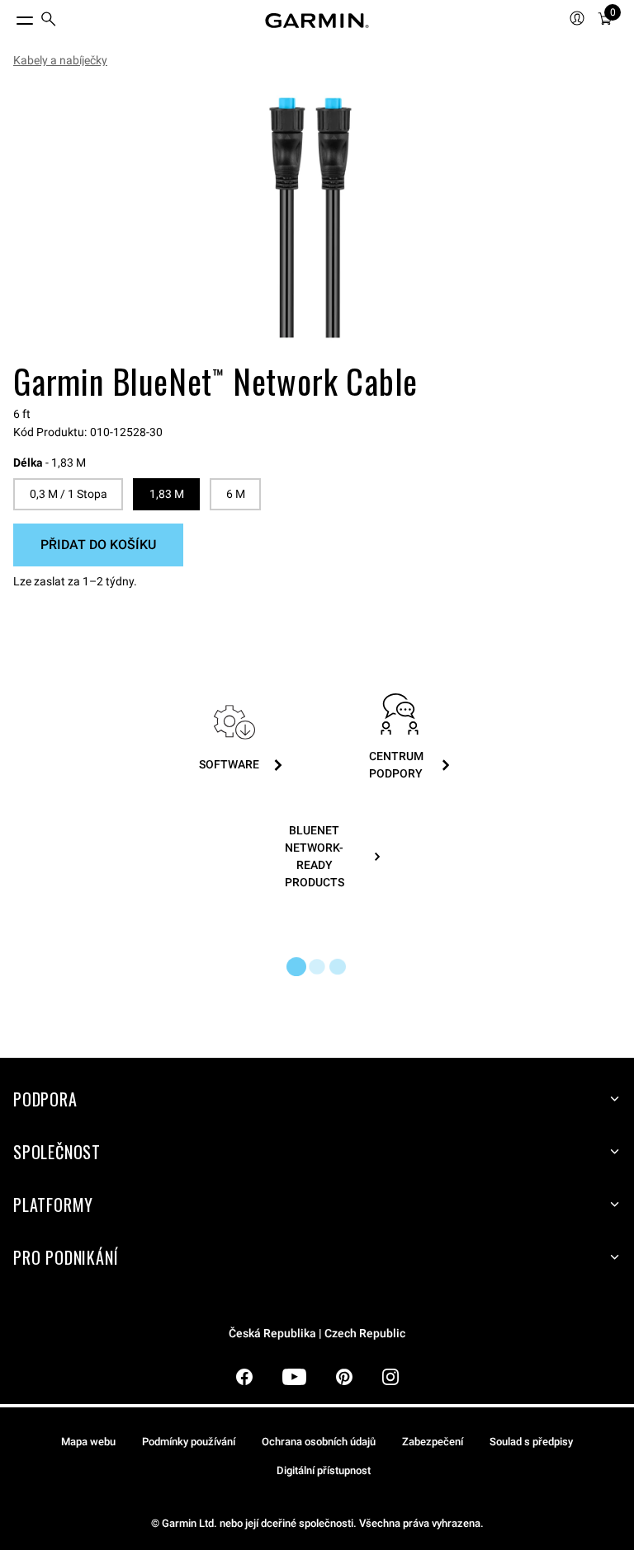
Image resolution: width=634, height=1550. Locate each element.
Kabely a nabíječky (60, 60)
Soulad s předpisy (531, 1441)
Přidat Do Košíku (98, 544)
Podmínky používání (188, 1441)
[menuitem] (48, 21)
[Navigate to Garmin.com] (317, 20)
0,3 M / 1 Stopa (68, 493)
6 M (235, 493)
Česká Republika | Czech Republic (317, 1334)
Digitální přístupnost (324, 1470)
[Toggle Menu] (10, 16)
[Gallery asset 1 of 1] (310, 217)
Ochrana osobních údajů (319, 1441)
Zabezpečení (432, 1441)
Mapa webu (88, 1441)
